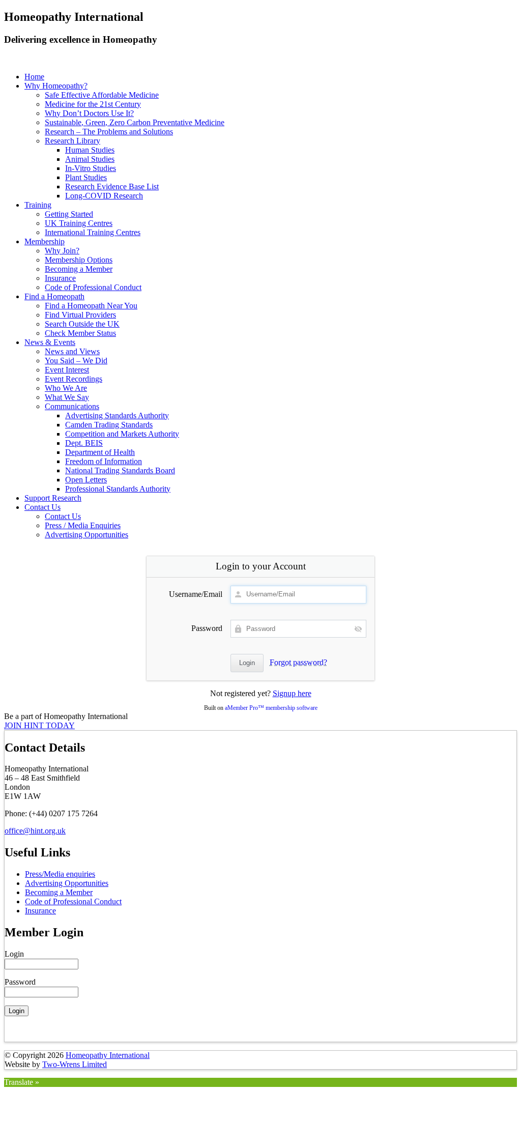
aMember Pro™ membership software (271, 707)
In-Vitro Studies (90, 168)
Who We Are (66, 388)
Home (34, 76)
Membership (44, 241)
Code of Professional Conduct (93, 287)
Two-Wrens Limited (74, 1064)
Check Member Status (80, 333)
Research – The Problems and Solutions (109, 131)
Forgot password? (298, 662)
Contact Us (42, 507)
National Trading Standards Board (120, 470)
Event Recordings (73, 379)
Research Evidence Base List (112, 186)
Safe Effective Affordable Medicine (102, 95)
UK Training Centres (78, 223)
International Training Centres (92, 232)
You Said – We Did (76, 360)
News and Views (72, 351)
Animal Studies (89, 159)
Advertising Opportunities (86, 534)
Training (37, 204)
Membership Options (78, 259)
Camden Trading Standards (109, 424)
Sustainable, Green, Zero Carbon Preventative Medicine (134, 122)
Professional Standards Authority (117, 488)
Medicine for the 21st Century (93, 104)
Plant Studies (86, 177)
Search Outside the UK (82, 324)
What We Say (67, 397)
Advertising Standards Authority (117, 415)
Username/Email (195, 594)
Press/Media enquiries (60, 874)
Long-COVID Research (104, 195)
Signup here (292, 693)
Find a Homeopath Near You (91, 305)
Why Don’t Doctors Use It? (89, 113)
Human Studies (89, 150)
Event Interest (67, 369)
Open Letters (86, 479)
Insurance (60, 278)
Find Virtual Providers (80, 314)
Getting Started (69, 214)
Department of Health (100, 452)
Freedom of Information (103, 461)
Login (14, 954)
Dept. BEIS (84, 443)
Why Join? (62, 250)
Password (206, 628)
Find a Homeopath (54, 296)
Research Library (72, 140)
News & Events (49, 342)
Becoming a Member (78, 269)
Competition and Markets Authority (122, 433)
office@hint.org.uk (35, 830)
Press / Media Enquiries (83, 525)
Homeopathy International (108, 1055)
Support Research (52, 498)
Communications (72, 406)
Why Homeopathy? (56, 85)
